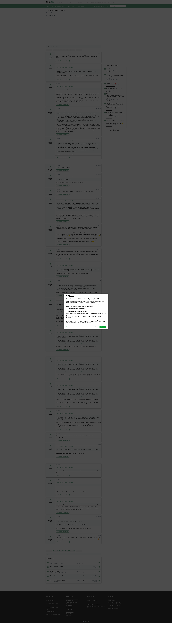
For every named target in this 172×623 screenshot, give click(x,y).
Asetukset (95, 326)
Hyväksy (103, 326)
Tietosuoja (68, 326)
